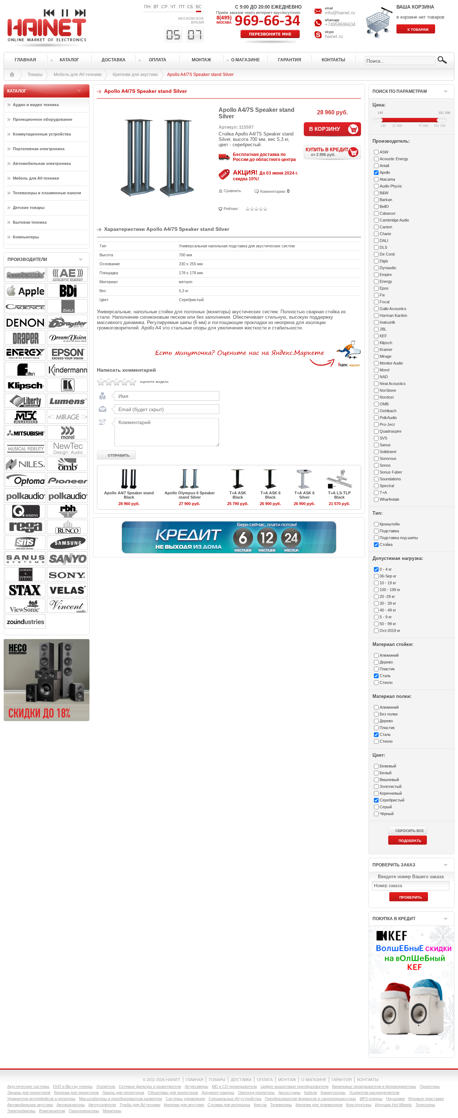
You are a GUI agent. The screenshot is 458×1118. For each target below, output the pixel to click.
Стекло (386, 682)
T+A (383, 492)
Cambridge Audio (394, 220)
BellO (384, 206)
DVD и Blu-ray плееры (73, 1086)
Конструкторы (358, 1105)
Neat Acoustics (393, 383)
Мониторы (112, 1111)
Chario (385, 234)
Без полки (389, 714)
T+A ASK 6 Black (270, 495)
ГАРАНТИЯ (342, 1079)
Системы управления (185, 1098)
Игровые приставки (426, 1098)
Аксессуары (289, 1092)
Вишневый (389, 779)
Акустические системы (28, 1086)
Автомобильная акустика (30, 1105)
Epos (384, 288)
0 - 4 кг (386, 569)
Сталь (385, 676)
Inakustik (387, 322)
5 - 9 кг (386, 617)
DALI (384, 240)
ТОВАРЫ (217, 1079)
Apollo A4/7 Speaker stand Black (129, 495)
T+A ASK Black (237, 495)
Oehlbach (388, 411)
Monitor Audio (391, 363)
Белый (385, 773)
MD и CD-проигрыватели (234, 1086)
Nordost (387, 397)
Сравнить (232, 191)
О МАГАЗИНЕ (313, 1079)
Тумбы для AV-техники (140, 1105)
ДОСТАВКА (241, 1079)
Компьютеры (26, 237)
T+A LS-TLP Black (339, 495)
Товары (35, 74)
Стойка (386, 544)
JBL (383, 329)
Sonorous (388, 458)
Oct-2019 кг (390, 630)
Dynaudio (388, 268)
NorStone (388, 390)
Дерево (386, 662)
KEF (383, 336)
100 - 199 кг (390, 589)
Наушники (395, 1098)
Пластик (387, 669)
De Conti (387, 254)
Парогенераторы (84, 1111)
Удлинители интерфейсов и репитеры (41, 1098)
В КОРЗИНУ (324, 129)
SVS (383, 438)
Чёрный (387, 814)
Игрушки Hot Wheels (393, 1105)
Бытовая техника (30, 222)
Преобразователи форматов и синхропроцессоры (310, 1098)
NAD (384, 377)
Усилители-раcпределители (374, 1092)
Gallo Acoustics (393, 308)
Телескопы (425, 1105)
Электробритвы (21, 1111)
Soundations (390, 479)
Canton (386, 227)
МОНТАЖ (287, 1079)
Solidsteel (388, 451)
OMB (384, 404)
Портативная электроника (38, 149)
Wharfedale (389, 499)
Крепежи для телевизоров (319, 1105)
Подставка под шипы (399, 538)
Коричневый (391, 793)
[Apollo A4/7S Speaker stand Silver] (157, 196)
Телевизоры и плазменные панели (47, 193)
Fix (382, 295)
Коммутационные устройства (42, 134)
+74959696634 (340, 24)
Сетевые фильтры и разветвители (150, 1086)
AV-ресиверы (196, 1086)
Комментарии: (273, 191)
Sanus (385, 445)
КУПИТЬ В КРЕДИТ (327, 152)
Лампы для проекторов (123, 1092)
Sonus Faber (391, 472)
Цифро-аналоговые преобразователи (294, 1086)
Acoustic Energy (394, 159)
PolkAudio (388, 417)
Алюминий (389, 655)
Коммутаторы (333, 1092)
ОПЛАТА (265, 1079)
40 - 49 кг (388, 610)
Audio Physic (391, 186)
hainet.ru (334, 36)
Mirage (385, 356)
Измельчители (52, 1111)
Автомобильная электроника (42, 163)
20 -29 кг (387, 596)
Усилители (105, 1086)
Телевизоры (281, 1105)
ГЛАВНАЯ (194, 1079)
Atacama (387, 179)
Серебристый (392, 800)
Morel (384, 370)
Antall (384, 165)
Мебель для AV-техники (78, 74)
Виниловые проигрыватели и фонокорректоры (374, 1086)
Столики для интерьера (229, 1105)
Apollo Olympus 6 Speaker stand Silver (190, 495)
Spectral (387, 486)
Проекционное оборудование (42, 119)
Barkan (386, 200)
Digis (384, 261)
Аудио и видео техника (36, 105)
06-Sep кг (388, 576)
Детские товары (28, 207)
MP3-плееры (371, 1098)
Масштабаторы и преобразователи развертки (120, 1098)
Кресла (260, 1105)
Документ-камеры (217, 1092)
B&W (384, 193)
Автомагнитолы (71, 1105)
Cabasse (387, 213)
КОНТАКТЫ (368, 1079)
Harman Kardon (393, 315)
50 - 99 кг (388, 624)
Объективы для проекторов (173, 1092)
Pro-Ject (387, 424)
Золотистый (390, 786)
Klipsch (386, 343)
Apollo (385, 172)
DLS (383, 247)
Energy (386, 281)
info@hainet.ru (340, 12)
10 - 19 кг (388, 583)
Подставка (389, 531)
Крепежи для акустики (135, 74)
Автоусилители (102, 1105)
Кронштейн (390, 524)
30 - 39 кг (388, 603)
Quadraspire (390, 431)
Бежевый (388, 766)
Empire (386, 274)
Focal (384, 302)
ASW (384, 152)
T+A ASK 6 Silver (304, 495)
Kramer (386, 349)
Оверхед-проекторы (256, 1092)
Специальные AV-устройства (235, 1098)
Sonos (385, 465)
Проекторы (430, 1086)
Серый (386, 807)
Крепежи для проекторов (76, 1092)
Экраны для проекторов (28, 1092)
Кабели (310, 1092)
